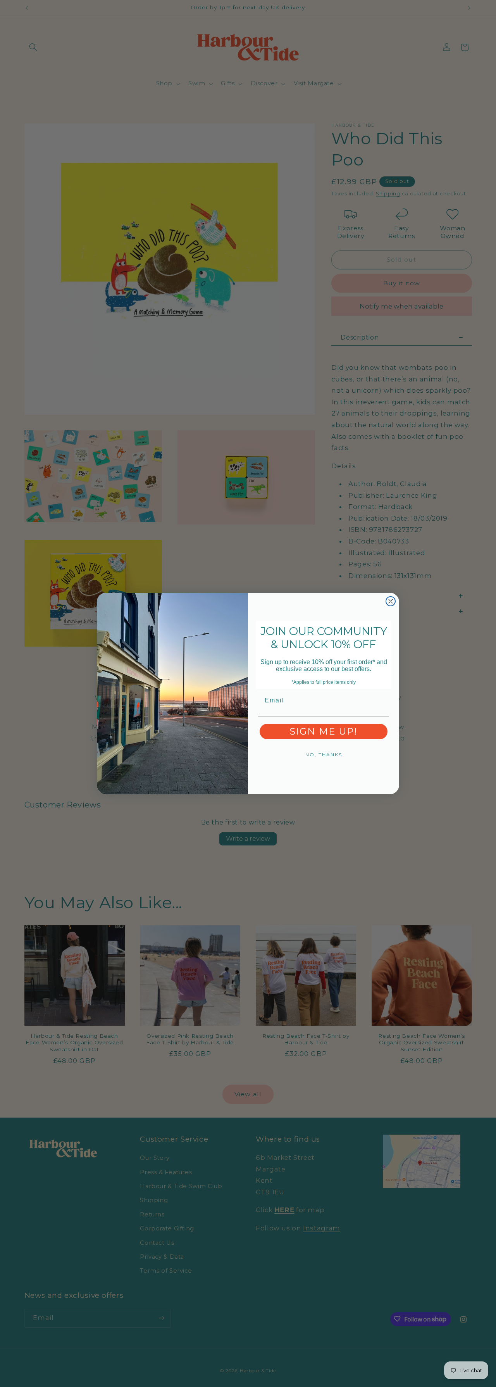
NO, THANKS (323, 754)
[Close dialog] (390, 601)
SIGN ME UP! (323, 731)
